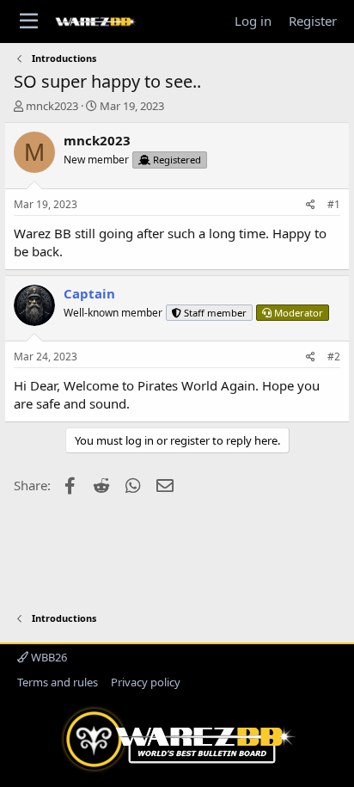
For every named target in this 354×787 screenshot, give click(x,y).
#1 (333, 204)
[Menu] (29, 21)
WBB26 (47, 657)
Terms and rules (57, 682)
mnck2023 (52, 106)
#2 (333, 356)
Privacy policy (145, 682)
